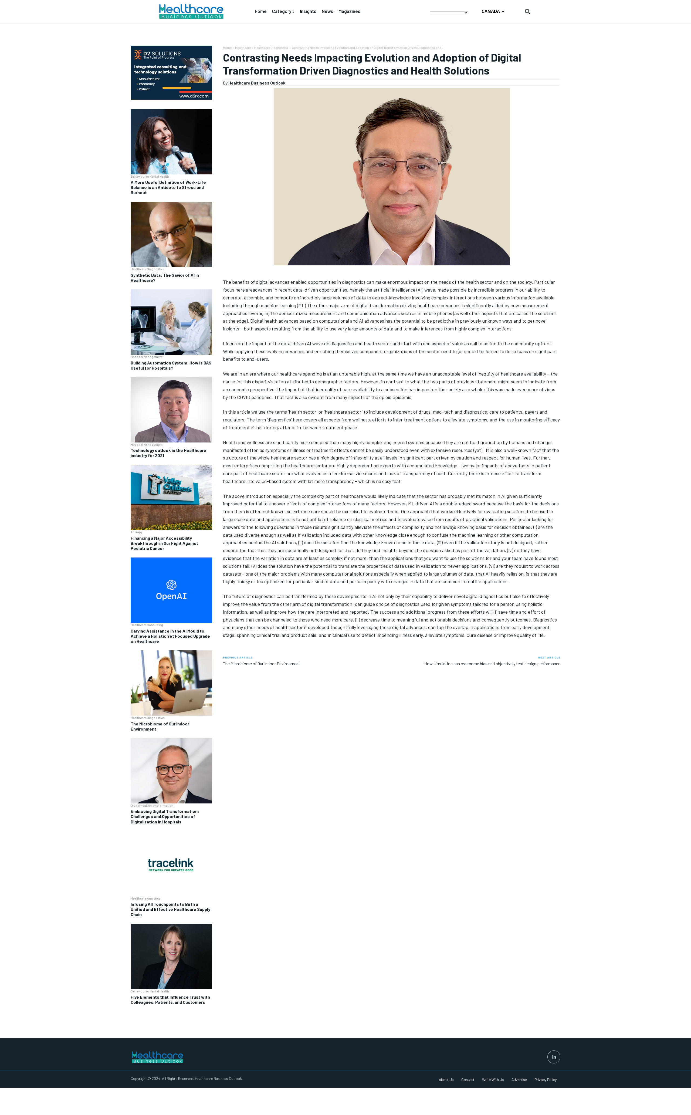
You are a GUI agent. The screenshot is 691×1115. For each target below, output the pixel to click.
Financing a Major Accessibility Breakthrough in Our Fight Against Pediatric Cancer (164, 543)
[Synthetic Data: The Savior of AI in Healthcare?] (171, 234)
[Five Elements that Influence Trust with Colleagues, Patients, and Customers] (171, 956)
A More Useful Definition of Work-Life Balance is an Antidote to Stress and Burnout (168, 187)
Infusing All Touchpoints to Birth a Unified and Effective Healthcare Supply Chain (170, 909)
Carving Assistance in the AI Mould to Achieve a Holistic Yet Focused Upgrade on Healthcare (170, 636)
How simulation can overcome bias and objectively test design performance (492, 663)
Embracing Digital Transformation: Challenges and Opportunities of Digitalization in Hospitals (165, 816)
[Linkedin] (553, 1056)
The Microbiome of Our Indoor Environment (160, 726)
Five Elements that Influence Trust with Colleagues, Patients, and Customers (170, 999)
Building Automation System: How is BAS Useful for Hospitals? (171, 365)
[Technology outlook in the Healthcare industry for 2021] (171, 409)
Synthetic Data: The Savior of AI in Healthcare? (165, 277)
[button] (527, 11)
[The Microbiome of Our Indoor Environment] (171, 683)
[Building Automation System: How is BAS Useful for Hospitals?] (171, 322)
